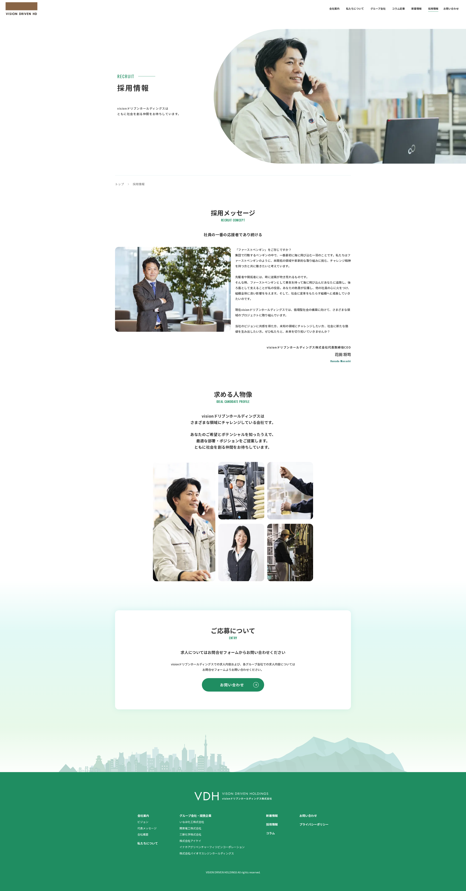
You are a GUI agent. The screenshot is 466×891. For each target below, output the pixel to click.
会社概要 (142, 834)
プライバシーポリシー (314, 824)
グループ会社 (378, 8)
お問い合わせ (451, 8)
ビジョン (142, 822)
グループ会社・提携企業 (195, 815)
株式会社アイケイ (190, 841)
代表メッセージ (147, 828)
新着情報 (416, 8)
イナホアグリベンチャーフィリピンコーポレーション (212, 847)
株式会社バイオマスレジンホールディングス (206, 853)
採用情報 (433, 8)
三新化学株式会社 (190, 834)
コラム (270, 833)
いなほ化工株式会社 (191, 822)
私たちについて (355, 8)
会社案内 (334, 8)
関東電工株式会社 (190, 828)
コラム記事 (398, 8)
